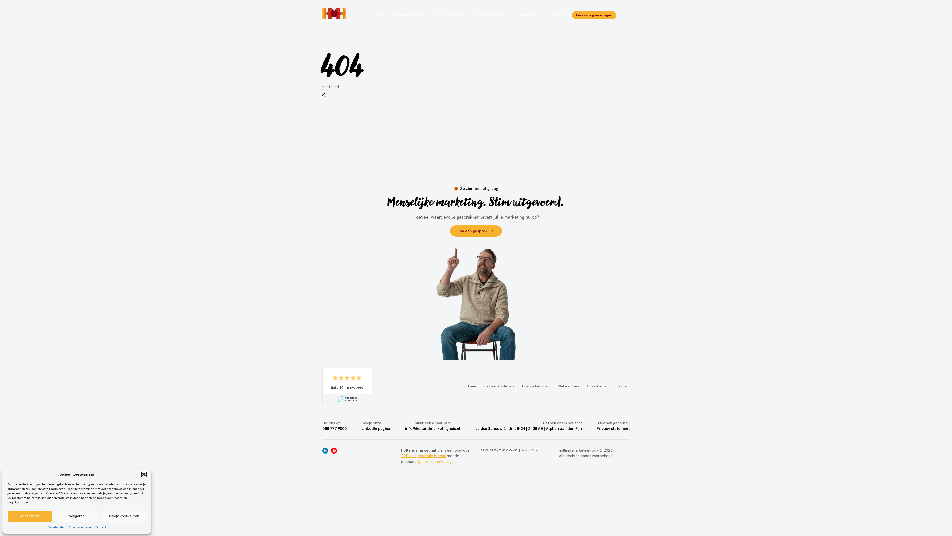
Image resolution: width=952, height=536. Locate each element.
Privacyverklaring (80, 527)
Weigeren (77, 516)
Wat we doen (488, 15)
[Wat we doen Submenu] (505, 15)
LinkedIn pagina (376, 428)
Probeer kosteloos (409, 15)
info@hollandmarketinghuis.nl (432, 428)
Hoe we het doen (451, 15)
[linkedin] (325, 451)
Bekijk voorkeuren (124, 516)
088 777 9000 (334, 428)
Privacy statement (613, 428)
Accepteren (29, 516)
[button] (143, 474)
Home (378, 15)
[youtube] (334, 451)
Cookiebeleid (57, 527)
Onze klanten (527, 15)
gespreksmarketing (435, 461)
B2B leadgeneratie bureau (423, 455)
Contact (100, 527)
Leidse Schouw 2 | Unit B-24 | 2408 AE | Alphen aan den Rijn (529, 428)
